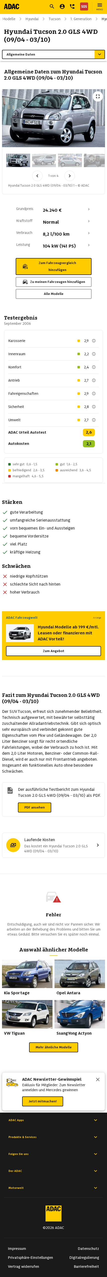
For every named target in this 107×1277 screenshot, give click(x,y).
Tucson (54, 19)
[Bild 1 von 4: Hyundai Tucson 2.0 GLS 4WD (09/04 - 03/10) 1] (18, 160)
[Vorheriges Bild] (37, 176)
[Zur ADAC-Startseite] (11, 6)
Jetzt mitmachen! (43, 1101)
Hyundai (32, 19)
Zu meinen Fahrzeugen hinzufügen (57, 282)
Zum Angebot (53, 651)
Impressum (17, 1248)
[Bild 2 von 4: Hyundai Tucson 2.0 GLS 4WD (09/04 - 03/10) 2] (44, 160)
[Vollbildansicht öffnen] (98, 96)
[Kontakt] (72, 6)
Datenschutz (88, 1248)
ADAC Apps (16, 1120)
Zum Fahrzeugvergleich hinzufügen (57, 266)
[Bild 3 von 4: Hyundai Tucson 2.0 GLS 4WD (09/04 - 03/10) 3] (70, 160)
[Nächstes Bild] (69, 176)
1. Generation (81, 19)
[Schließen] (98, 1079)
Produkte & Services (22, 1137)
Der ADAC (15, 1171)
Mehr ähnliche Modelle (54, 1047)
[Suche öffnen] (52, 6)
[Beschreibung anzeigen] (94, 341)
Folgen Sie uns (18, 1154)
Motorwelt (16, 1188)
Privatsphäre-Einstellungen (30, 1257)
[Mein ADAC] (62, 6)
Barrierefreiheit (86, 1266)
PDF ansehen (34, 807)
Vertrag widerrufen (23, 1266)
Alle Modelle (53, 294)
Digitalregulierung (84, 1257)
